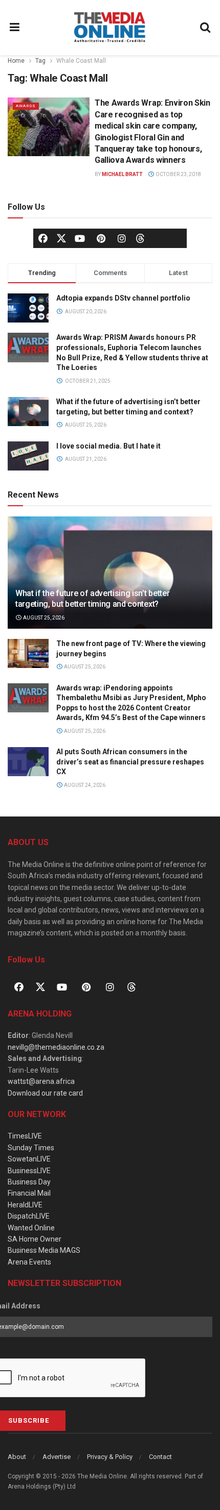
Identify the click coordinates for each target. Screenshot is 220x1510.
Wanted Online (31, 1228)
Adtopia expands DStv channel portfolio (123, 298)
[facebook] (43, 238)
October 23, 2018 (178, 174)
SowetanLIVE (29, 1159)
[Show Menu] (15, 27)
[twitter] (61, 238)
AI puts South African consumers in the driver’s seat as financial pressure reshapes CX (130, 762)
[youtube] (80, 238)
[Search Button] (206, 27)
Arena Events (29, 1262)
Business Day (29, 1182)
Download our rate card (45, 1093)
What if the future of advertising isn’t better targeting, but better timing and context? (92, 598)
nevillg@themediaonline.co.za (56, 1047)
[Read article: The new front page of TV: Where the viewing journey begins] (28, 653)
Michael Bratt (122, 174)
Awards (26, 106)
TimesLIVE (25, 1136)
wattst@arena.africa (41, 1081)
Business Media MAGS (44, 1250)
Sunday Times (31, 1148)
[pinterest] (101, 238)
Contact (160, 1457)
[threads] (140, 238)
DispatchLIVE (29, 1216)
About (17, 1457)
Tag (40, 60)
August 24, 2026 (84, 785)
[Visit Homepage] (109, 27)
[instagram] (122, 238)
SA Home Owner (34, 1239)
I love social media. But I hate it (108, 446)
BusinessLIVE (29, 1171)
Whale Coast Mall (81, 60)
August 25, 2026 (43, 618)
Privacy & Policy (110, 1457)
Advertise (56, 1457)
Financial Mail (29, 1193)
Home (16, 60)
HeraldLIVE (25, 1205)
